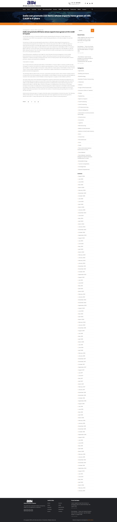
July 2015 (80, 440)
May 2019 (80, 336)
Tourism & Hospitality (83, 164)
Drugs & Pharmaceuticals (84, 87)
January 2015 (81, 457)
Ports (79, 142)
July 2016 (80, 406)
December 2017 (82, 358)
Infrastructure (81, 117)
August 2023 (81, 238)
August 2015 (81, 437)
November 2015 (82, 429)
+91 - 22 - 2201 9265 (75, 2)
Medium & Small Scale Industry (86, 131)
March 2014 (81, 485)
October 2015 (81, 431)
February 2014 (81, 488)
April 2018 (80, 350)
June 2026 (81, 182)
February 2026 (82, 190)
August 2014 (81, 471)
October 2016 (81, 398)
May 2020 (80, 313)
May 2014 (80, 479)
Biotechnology (82, 76)
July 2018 (80, 344)
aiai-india (41, 30)
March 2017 (81, 384)
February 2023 (81, 255)
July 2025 (80, 198)
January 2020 (81, 325)
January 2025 (81, 210)
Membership (66, 9)
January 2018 (81, 356)
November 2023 (82, 229)
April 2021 (80, 288)
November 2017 (82, 361)
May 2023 (80, 246)
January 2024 (81, 226)
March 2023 (81, 252)
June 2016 (80, 409)
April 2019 (80, 339)
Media (79, 9)
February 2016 (81, 420)
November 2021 (82, 269)
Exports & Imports (82, 98)
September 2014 (82, 468)
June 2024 (81, 215)
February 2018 (81, 353)
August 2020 (81, 308)
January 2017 (81, 389)
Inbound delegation (83, 110)
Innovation (81, 120)
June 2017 (80, 375)
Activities (34, 9)
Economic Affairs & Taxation (85, 90)
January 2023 (81, 257)
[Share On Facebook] (31, 101)
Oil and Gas (81, 137)
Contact (84, 9)
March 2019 (81, 342)
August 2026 (81, 176)
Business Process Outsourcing (86, 79)
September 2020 (82, 305)
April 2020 (80, 316)
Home (24, 9)
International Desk (47, 9)
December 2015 (82, 426)
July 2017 (80, 372)
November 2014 (82, 462)
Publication (73, 9)
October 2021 (81, 271)
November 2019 (82, 328)
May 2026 (80, 184)
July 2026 (80, 179)
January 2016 (81, 423)
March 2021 (81, 291)
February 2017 (81, 386)
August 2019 (81, 330)
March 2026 (81, 187)
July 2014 (80, 474)
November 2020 (82, 302)
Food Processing (82, 101)
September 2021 (82, 274)
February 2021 (81, 294)
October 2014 (81, 465)
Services (49, 507)
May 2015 (80, 445)
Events (39, 9)
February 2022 (81, 260)
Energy (80, 93)
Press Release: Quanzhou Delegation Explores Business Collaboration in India (85, 157)
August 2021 (81, 277)
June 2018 (80, 347)
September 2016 (82, 401)
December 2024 (82, 212)
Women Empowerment (84, 169)
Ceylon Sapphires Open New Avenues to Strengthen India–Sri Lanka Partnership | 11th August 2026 (86, 39)
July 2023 (80, 241)
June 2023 (80, 243)
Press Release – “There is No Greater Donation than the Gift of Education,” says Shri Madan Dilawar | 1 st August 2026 (86, 49)
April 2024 (80, 221)
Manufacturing (82, 125)
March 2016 (81, 417)
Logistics (80, 122)
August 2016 (81, 403)
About (28, 9)
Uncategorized (26, 30)
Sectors (55, 9)
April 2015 (80, 448)
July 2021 (80, 280)
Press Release (81, 152)
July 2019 (80, 333)
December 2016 (82, 392)
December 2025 (82, 193)
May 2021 (80, 285)
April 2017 (80, 381)
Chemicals (81, 82)
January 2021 (81, 297)
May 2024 (80, 218)
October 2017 (81, 364)
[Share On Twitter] (28, 101)
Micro (79, 134)
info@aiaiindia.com (75, 4)
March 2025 (81, 207)
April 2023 (80, 249)
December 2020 (82, 299)
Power (79, 145)
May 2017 (80, 378)
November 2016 (82, 395)
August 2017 (81, 370)
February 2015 (81, 454)
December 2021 (82, 266)
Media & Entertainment (84, 128)
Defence (80, 84)
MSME (60, 9)
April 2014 (80, 482)
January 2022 (81, 263)
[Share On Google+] (38, 101)
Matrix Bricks (90, 520)
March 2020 (81, 319)
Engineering (81, 96)
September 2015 (82, 434)
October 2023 (81, 232)
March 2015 (81, 451)
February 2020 (82, 322)
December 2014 (82, 459)
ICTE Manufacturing (83, 107)
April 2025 (80, 204)
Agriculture (81, 70)
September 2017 (82, 367)
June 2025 (81, 201)
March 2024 (81, 224)
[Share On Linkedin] (35, 101)
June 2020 (81, 311)
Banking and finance (83, 73)
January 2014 (81, 490)
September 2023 (82, 235)
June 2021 (80, 283)
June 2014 (80, 476)
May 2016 (80, 412)
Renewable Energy (82, 161)
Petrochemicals (82, 139)
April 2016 (80, 415)
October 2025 (81, 196)
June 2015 (80, 443)
